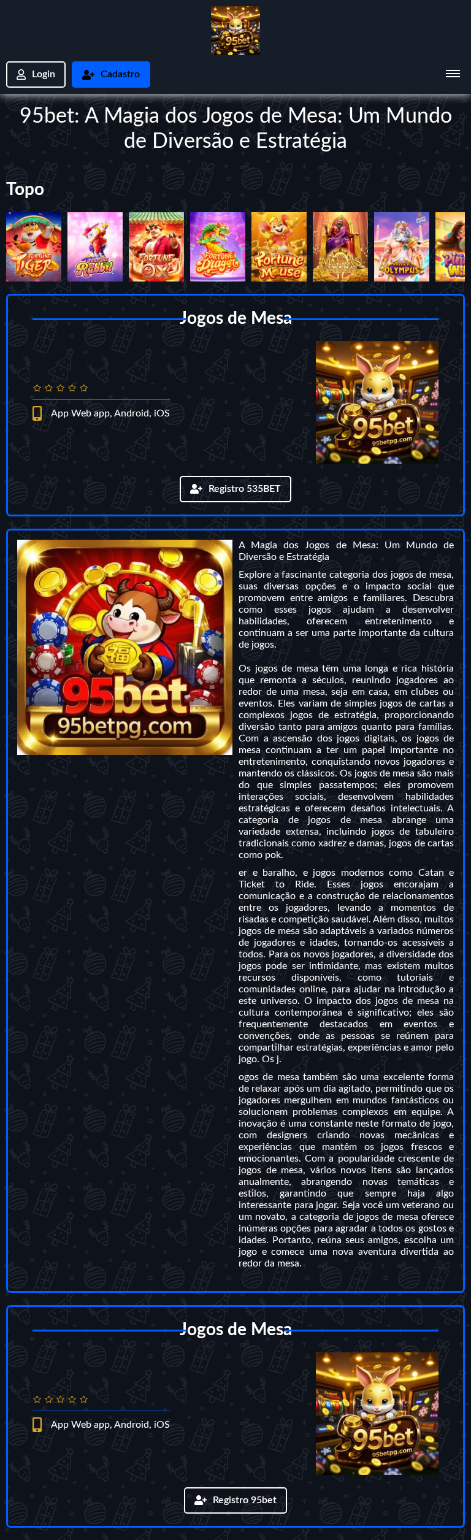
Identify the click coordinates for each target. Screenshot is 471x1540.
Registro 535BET (245, 489)
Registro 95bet (245, 1500)
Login (43, 74)
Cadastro (120, 74)
